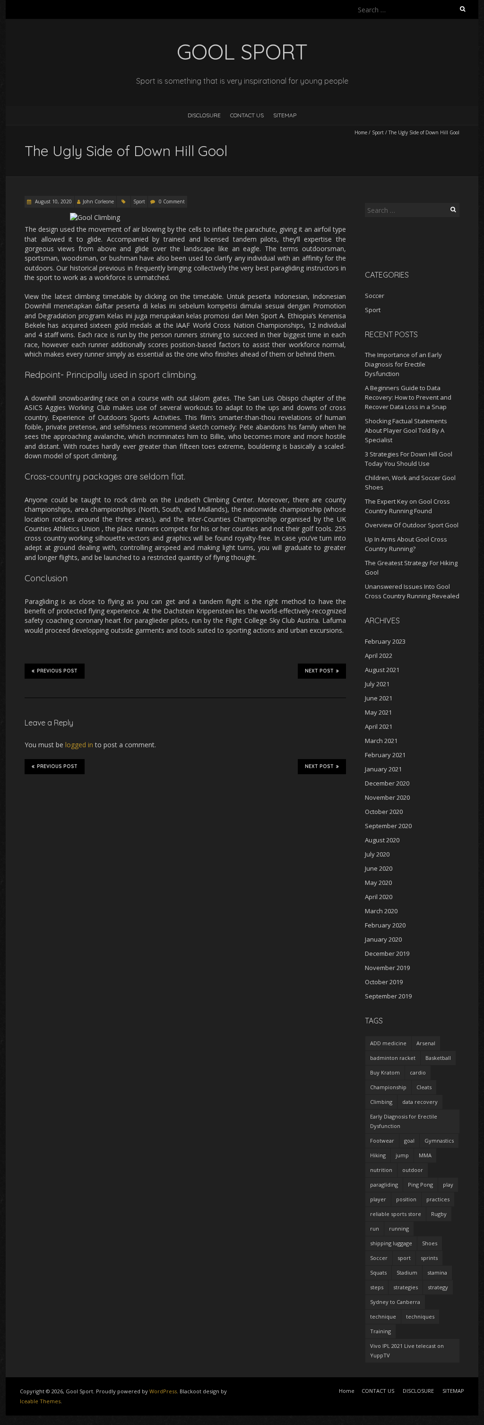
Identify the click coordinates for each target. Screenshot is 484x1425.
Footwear (382, 1140)
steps (376, 1287)
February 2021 (385, 755)
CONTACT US (247, 115)
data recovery (420, 1101)
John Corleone (98, 201)
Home (360, 132)
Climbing (381, 1101)
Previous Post (57, 671)
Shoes (429, 1243)
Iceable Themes (40, 1401)
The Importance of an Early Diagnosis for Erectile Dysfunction (403, 364)
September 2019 (388, 996)
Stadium (407, 1272)
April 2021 (378, 726)
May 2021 (378, 712)
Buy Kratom (385, 1072)
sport (404, 1257)
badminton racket (392, 1057)
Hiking (378, 1155)
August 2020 (382, 840)
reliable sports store (395, 1213)
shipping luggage (391, 1243)
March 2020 (381, 911)
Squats (378, 1272)
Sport (378, 132)
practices (437, 1199)
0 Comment (172, 201)
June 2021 (378, 698)
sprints (429, 1257)
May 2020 (378, 882)
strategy (438, 1287)
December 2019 (387, 953)
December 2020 (387, 783)
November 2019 (387, 967)
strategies (405, 1287)
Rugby (439, 1213)
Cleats (424, 1087)
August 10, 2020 (53, 201)
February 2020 (385, 925)
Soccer (374, 295)
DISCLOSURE (204, 115)
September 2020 (388, 826)
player (378, 1199)
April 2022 (378, 655)
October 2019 (384, 982)
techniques (420, 1316)
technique (383, 1316)
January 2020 (383, 939)
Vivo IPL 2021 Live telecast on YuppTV (407, 1350)
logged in (79, 744)
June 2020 (378, 868)
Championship (388, 1087)
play (448, 1184)
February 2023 (385, 641)
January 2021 (383, 769)
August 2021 (382, 669)
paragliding (384, 1184)
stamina (437, 1272)
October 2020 (384, 811)
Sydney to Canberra (395, 1301)
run (374, 1228)
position (406, 1199)
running (399, 1228)
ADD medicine (388, 1043)
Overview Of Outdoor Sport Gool (411, 525)
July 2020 (377, 854)
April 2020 (378, 896)
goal (409, 1140)
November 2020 (387, 797)
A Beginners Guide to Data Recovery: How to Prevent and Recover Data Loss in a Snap (408, 397)
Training (380, 1331)
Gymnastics (439, 1140)
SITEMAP (284, 115)
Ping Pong (420, 1184)
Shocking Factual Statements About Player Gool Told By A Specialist (406, 430)
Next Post (319, 671)
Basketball (438, 1057)
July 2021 (377, 684)
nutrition (381, 1169)
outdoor (412, 1169)
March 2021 (381, 740)
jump (402, 1155)
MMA (425, 1155)
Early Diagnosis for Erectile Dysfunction (403, 1121)
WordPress (163, 1391)
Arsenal (425, 1043)
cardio (418, 1072)
